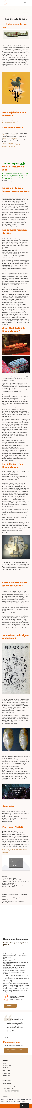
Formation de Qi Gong (8, 1086)
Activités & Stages (7, 1083)
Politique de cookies (20, 1101)
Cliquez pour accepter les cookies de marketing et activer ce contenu (16, 791)
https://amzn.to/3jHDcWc (10, 135)
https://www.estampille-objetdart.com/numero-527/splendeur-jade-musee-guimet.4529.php (14, 144)
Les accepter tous (16, 1106)
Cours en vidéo (6, 1078)
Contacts (4, 1094)
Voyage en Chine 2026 (8, 1088)
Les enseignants (6, 1065)
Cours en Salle (6, 1073)
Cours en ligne (6, 1075)
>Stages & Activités (10, 122)
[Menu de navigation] (28, 2)
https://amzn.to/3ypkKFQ (10, 138)
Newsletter (5, 1096)
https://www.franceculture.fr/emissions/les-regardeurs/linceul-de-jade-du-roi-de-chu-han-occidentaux (15, 850)
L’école (4, 1063)
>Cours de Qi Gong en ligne (12, 121)
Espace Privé (5, 1067)
